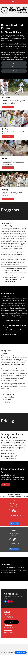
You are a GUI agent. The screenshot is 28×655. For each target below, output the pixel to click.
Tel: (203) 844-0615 (8, 632)
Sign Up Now (6, 484)
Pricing (14, 66)
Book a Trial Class (14, 71)
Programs (14, 63)
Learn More (8, 136)
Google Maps (11, 622)
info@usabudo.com (8, 627)
